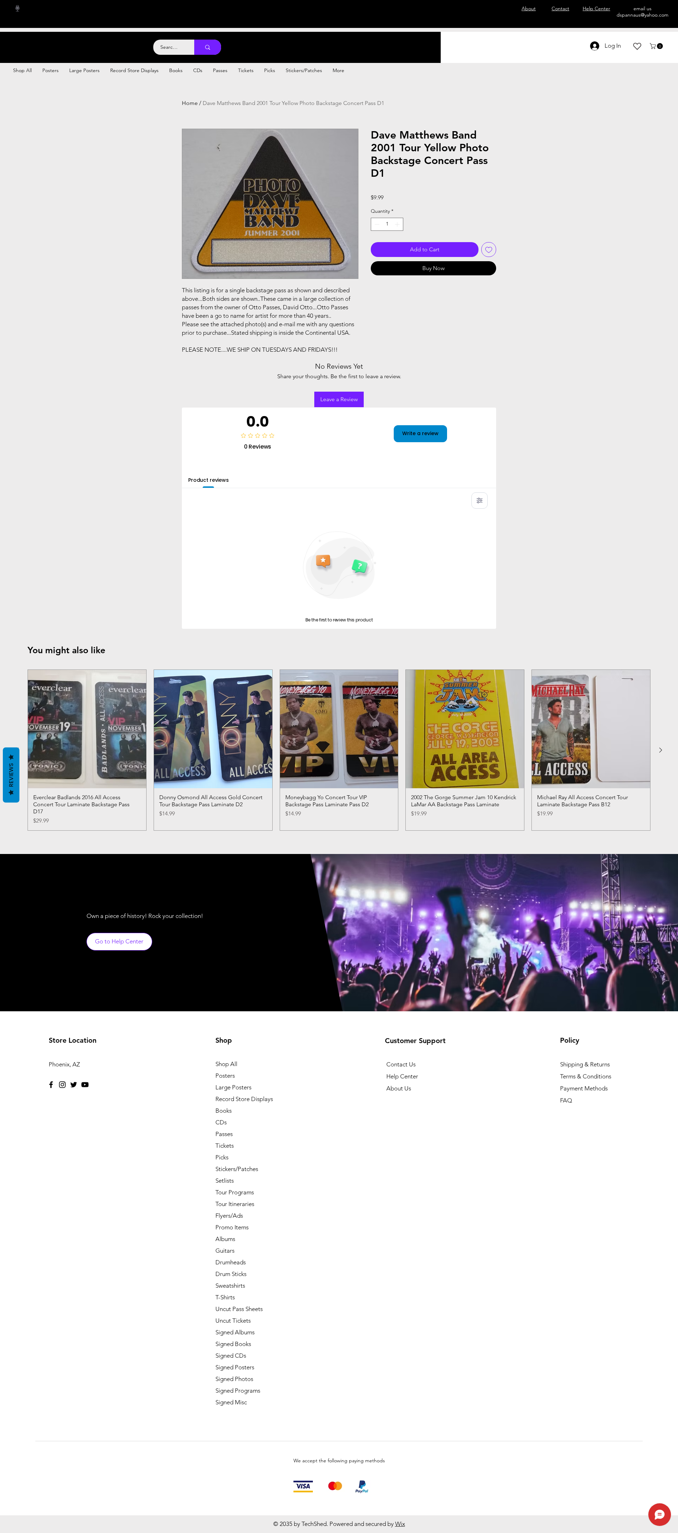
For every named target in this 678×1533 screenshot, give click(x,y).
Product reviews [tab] (208, 480)
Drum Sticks (230, 1273)
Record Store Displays (244, 1098)
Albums (225, 1238)
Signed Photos (234, 1378)
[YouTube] (85, 1084)
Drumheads (230, 1262)
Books (223, 1110)
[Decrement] (376, 224)
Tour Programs (234, 1192)
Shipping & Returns (585, 1064)
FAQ (566, 1100)
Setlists (224, 1180)
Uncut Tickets (233, 1320)
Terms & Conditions (585, 1076)
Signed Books (233, 1343)
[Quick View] (87, 729)
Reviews (11, 775)
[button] (657, 46)
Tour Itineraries (234, 1203)
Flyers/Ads (229, 1215)
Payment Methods (584, 1088)
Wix (400, 1523)
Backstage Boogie (69, 43)
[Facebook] (51, 1084)
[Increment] (397, 224)
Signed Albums (235, 1332)
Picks (221, 1157)
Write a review (420, 433)
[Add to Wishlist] (488, 249)
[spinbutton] (387, 224)
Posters (225, 1075)
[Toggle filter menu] (479, 500)
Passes (224, 1133)
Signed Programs (237, 1390)
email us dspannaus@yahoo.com (642, 11)
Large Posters (233, 1087)
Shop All (226, 1063)
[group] (339, 750)
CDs (221, 1122)
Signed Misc (231, 1402)
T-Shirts (225, 1297)
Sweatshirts (230, 1285)
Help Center (402, 1076)
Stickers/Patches (236, 1168)
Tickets (224, 1145)
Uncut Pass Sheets (239, 1308)
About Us (398, 1088)
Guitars (224, 1250)
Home (190, 103)
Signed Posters (234, 1367)
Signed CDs (230, 1355)
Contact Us (401, 1064)
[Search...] (207, 47)
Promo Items (232, 1227)
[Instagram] (62, 1084)
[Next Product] (660, 750)
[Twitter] (73, 1084)
